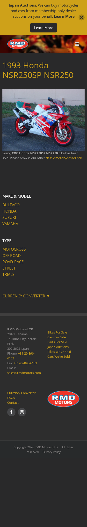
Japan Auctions (58, 347)
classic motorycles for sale (64, 158)
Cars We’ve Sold (58, 356)
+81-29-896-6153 (25, 363)
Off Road (11, 255)
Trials (8, 274)
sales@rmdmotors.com (24, 373)
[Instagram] (22, 412)
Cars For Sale (56, 337)
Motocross (14, 249)
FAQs (11, 397)
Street (9, 268)
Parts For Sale (57, 342)
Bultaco (11, 205)
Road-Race (13, 261)
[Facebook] (11, 412)
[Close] (82, 18)
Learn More (43, 27)
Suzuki (9, 217)
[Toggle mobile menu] (77, 44)
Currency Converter (21, 393)
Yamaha (10, 223)
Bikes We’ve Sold (59, 351)
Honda (9, 211)
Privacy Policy (52, 452)
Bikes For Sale (57, 332)
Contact (13, 402)
